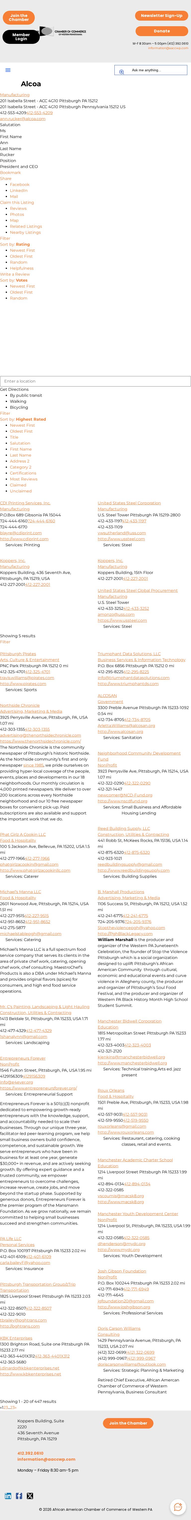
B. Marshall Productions (121, 891)
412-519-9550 (135, 1120)
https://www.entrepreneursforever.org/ (38, 1088)
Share (5, 178)
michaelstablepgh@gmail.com (30, 933)
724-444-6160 (41, 521)
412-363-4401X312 (52, 1356)
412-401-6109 (38, 1256)
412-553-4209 (39, 112)
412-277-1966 (37, 858)
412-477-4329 (39, 1030)
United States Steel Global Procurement (138, 590)
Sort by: (15, 244)
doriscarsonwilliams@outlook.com (132, 1364)
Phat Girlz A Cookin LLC (23, 834)
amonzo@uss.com (116, 614)
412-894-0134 (137, 1184)
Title (14, 437)
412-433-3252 (136, 608)
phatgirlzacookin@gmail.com (29, 864)
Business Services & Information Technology (142, 659)
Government (110, 701)
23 (12, 1407)
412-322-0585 (136, 1237)
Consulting (109, 1334)
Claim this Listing (17, 202)
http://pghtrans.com (20, 1326)
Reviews (18, 208)
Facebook (20, 184)
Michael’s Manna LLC (20, 891)
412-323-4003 (137, 1045)
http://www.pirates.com (23, 683)
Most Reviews (24, 479)
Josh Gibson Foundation (122, 1271)
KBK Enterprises (16, 1338)
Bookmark (10, 172)
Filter (5, 238)
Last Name (20, 455)
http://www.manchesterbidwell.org (132, 1063)
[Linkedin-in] (8, 1496)
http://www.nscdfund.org (122, 801)
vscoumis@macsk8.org (121, 1196)
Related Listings (26, 226)
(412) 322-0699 (140, 1352)
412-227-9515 (36, 915)
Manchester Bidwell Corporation (130, 1021)
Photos (17, 214)
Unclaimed (21, 491)
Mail (14, 196)
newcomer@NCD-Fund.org (125, 795)
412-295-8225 (136, 671)
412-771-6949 (136, 1289)
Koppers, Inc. (12, 560)
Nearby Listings (25, 232)
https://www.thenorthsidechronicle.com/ (40, 741)
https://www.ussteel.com (122, 620)
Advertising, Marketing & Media (31, 711)
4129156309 (34, 1076)
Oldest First (21, 256)
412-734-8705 (137, 719)
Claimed (18, 485)
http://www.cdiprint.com (24, 539)
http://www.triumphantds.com (128, 683)
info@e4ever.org (16, 1082)
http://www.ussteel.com (121, 539)
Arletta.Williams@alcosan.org (126, 725)
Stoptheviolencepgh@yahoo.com (131, 927)
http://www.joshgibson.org (124, 1307)
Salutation (20, 443)
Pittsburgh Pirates (18, 653)
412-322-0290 (137, 783)
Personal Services (17, 1244)
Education (108, 1027)
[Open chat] (178, 1507)
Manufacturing (15, 94)
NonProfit (107, 765)
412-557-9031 (135, 1114)
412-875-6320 (137, 852)
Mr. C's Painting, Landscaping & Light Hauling (45, 1006)
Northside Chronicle (20, 705)
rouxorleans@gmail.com (122, 1126)
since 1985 (33, 765)
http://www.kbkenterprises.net (30, 1374)
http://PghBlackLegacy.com (125, 933)
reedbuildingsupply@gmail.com (130, 864)
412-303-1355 (37, 729)
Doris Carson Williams (119, 1328)
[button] (8, 70)
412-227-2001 (37, 584)
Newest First (22, 250)
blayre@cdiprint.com (21, 533)
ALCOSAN (107, 695)
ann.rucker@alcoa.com (23, 118)
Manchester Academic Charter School (135, 1160)
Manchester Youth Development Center (138, 1213)
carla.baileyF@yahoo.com (25, 1262)
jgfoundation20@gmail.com (126, 1301)
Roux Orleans (111, 1090)
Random (18, 262)
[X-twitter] (30, 1496)
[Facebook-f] (19, 1496)
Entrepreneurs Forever (23, 1058)
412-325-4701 (37, 671)
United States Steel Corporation (129, 503)
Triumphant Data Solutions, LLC (129, 653)
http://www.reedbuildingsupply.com (134, 870)
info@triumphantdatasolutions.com (134, 677)
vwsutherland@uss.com (122, 533)
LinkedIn (19, 190)
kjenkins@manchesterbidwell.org (131, 1057)
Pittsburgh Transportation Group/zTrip (38, 1284)
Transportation (14, 1290)
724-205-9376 (138, 921)
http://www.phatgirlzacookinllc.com (35, 870)
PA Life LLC (10, 1238)
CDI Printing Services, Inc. (25, 503)
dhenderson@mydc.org (121, 1243)
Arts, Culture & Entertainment (29, 659)
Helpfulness (22, 268)
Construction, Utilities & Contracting (133, 834)
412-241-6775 (135, 915)
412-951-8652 (37, 921)
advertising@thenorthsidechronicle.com (40, 735)
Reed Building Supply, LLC (124, 828)
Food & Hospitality (18, 840)
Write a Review (15, 274)
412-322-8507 (38, 1308)
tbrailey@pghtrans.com (23, 1320)
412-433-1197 (134, 521)
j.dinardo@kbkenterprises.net (29, 1368)
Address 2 (19, 461)
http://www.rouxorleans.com (126, 1132)
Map (14, 220)
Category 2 (20, 467)
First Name (21, 449)
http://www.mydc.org (119, 1249)
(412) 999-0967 (141, 1358)
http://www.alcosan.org (120, 731)
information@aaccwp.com (168, 48)
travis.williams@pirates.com (27, 677)
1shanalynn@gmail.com (23, 1036)
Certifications (23, 473)
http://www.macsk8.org (121, 1202)
